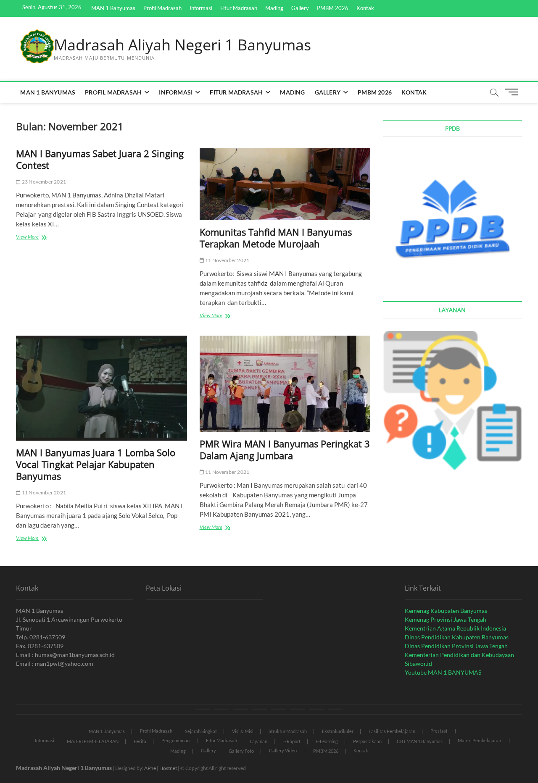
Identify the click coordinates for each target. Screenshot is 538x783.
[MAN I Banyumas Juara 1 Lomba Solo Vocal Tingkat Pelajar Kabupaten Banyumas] (101, 388)
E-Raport (291, 741)
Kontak (365, 8)
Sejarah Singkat (201, 731)
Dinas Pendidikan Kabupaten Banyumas (457, 637)
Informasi (201, 8)
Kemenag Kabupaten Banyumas (446, 610)
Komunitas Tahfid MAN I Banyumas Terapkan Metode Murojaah (276, 238)
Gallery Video (283, 750)
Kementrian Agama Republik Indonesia (455, 628)
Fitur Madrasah (238, 8)
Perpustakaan (367, 741)
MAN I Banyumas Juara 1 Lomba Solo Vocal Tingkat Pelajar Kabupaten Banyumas (95, 464)
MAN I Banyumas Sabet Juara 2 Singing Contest (100, 159)
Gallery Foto (241, 751)
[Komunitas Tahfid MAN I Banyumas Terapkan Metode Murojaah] (285, 184)
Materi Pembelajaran (479, 740)
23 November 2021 (43, 182)
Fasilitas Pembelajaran (392, 731)
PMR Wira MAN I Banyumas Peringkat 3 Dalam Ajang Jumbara (285, 449)
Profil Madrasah (162, 8)
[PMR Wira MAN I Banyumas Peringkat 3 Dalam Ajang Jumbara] (285, 384)
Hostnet (168, 768)
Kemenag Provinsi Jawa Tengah (445, 619)
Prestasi (438, 730)
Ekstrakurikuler (337, 731)
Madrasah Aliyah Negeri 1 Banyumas (182, 45)
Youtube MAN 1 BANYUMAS (443, 672)
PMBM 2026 (332, 8)
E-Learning (327, 741)
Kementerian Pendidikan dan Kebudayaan (459, 654)
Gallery (300, 8)
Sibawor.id (418, 663)
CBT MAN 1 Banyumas (420, 741)
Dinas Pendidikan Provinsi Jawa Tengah (456, 645)
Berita (140, 741)
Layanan (258, 741)
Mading (274, 8)
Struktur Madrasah (288, 731)
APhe (150, 768)
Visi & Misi (242, 731)
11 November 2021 (226, 260)
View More (38, 237)
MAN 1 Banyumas (113, 8)
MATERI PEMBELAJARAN (93, 741)
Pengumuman (175, 740)
